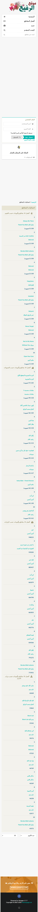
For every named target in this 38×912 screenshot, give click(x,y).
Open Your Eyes (29, 356)
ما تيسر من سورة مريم (27, 545)
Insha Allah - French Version (25, 480)
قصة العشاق (30, 635)
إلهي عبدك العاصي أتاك (27, 405)
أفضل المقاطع (29, 21)
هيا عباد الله (30, 761)
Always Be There (28, 221)
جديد (32, 26)
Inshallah (31, 296)
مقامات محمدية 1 (28, 390)
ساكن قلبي (30, 776)
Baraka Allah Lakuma (27, 251)
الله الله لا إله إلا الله (28, 700)
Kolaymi (31, 311)
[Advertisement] (19, 57)
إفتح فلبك (31, 285)
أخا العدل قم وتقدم (28, 511)
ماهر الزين (31, 360)
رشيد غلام (31, 439)
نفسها (32, 590)
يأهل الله (31, 435)
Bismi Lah (31, 715)
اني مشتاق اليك (29, 731)
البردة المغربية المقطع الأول (25, 375)
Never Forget (29, 326)
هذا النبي (31, 420)
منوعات (31, 454)
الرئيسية (31, 17)
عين (32, 530)
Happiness (30, 281)
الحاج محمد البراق (28, 409)
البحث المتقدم (29, 30)
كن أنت (32, 496)
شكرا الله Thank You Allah (26, 225)
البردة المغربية (29, 379)
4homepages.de (27, 902)
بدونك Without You (28, 345)
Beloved (31, 239)
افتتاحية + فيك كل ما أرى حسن (25, 450)
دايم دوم (31, 689)
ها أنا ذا (32, 605)
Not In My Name (28, 341)
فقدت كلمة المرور (29, 140)
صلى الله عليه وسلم (28, 685)
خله (33, 620)
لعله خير (31, 560)
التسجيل (16, 137)
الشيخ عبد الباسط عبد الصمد (25, 548)
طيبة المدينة (30, 806)
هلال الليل (31, 424)
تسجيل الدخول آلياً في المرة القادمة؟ (21, 133)
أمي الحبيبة (30, 791)
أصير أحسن (30, 499)
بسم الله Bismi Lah (28, 719)
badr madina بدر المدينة (26, 236)
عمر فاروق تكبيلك (28, 315)
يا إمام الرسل (30, 465)
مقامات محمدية (29, 394)
